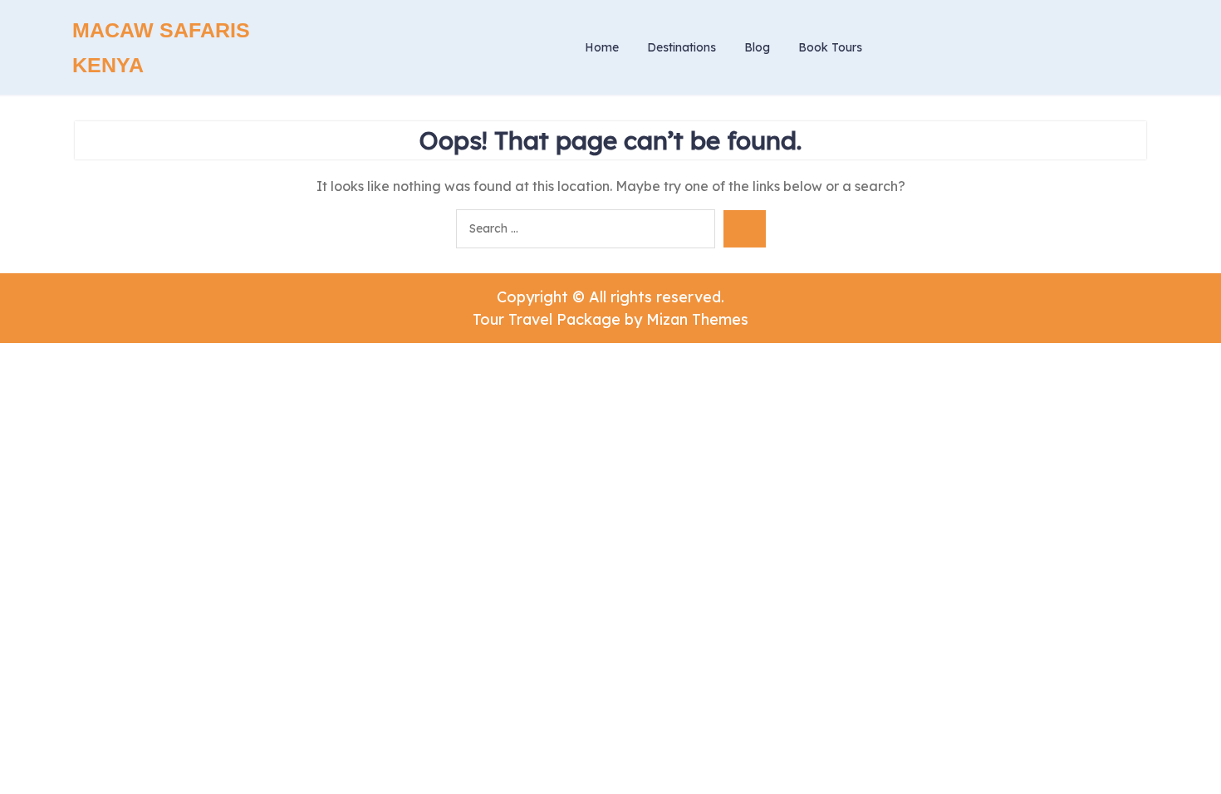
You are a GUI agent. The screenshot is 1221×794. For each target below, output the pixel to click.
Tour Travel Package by (610, 319)
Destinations (681, 47)
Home (602, 47)
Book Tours (830, 47)
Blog (757, 47)
